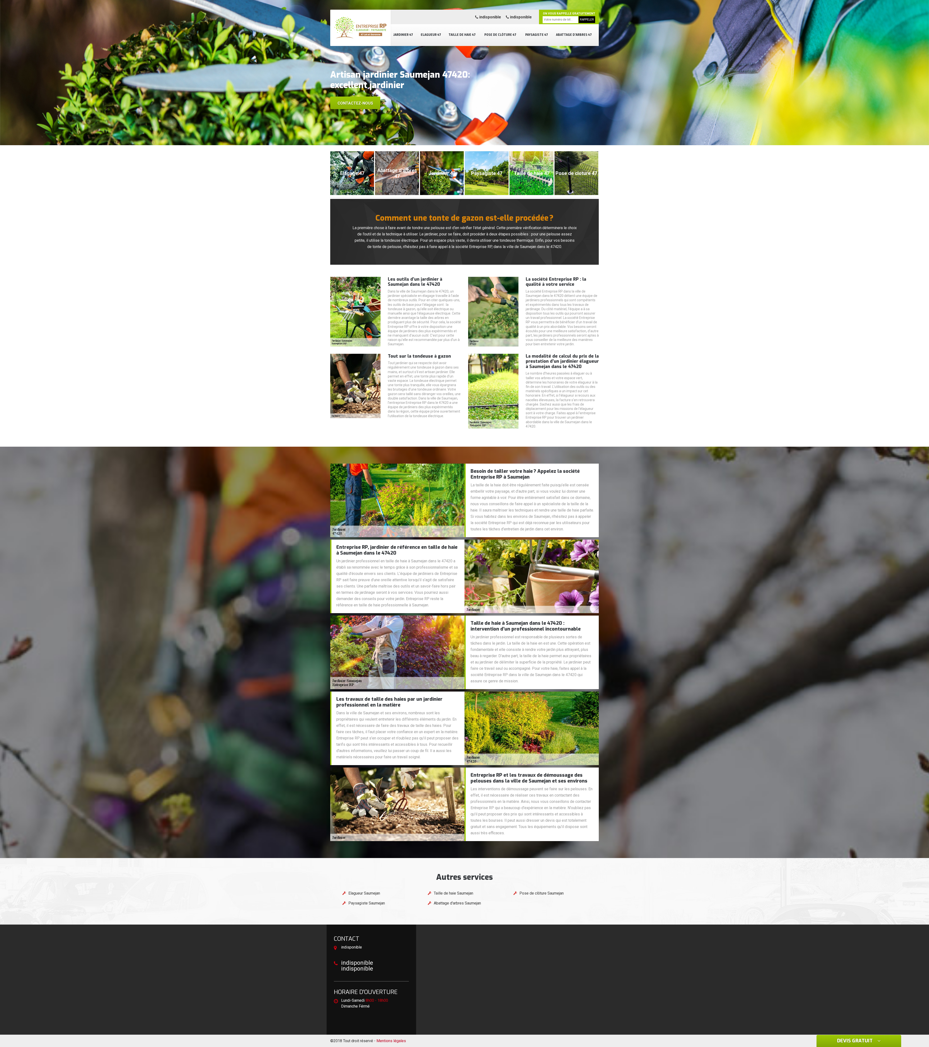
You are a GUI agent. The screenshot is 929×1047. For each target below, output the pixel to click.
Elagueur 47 (431, 35)
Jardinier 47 (403, 35)
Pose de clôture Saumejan (541, 893)
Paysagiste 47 (536, 35)
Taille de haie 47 (462, 35)
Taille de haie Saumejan (453, 893)
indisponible (489, 17)
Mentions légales (391, 1041)
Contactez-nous (355, 103)
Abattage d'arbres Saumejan (457, 903)
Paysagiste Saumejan (366, 903)
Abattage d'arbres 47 (574, 35)
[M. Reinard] (360, 28)
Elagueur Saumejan (364, 893)
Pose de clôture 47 (500, 35)
